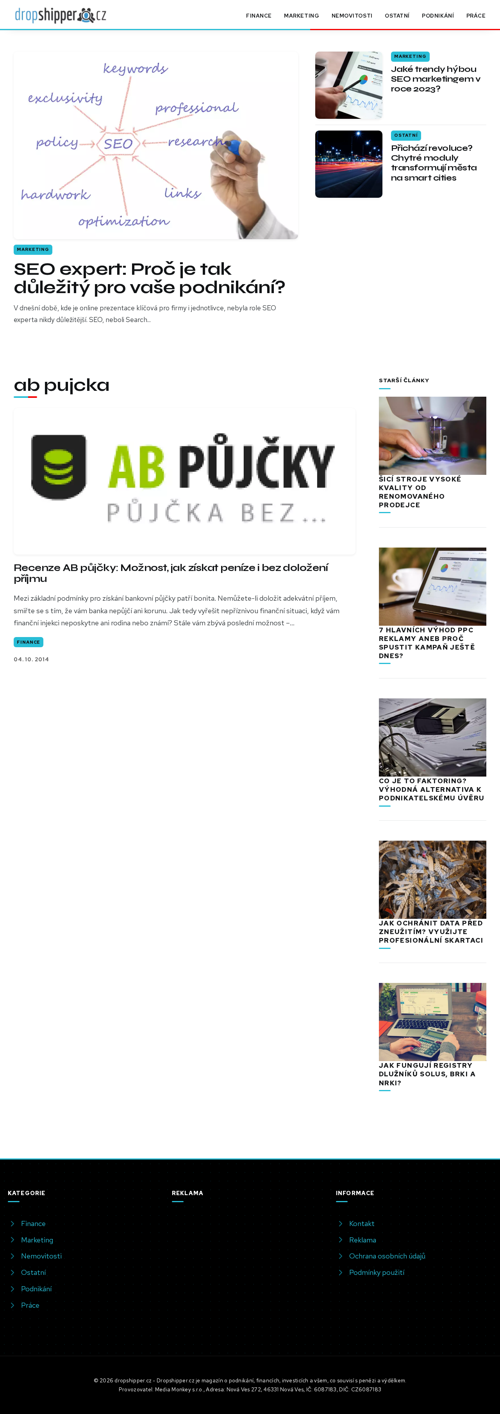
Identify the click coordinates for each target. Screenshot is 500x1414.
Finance (259, 15)
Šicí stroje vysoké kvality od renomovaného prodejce (420, 492)
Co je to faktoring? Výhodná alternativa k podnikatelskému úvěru (432, 789)
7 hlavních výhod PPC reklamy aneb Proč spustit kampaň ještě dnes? (427, 643)
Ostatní (397, 15)
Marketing (301, 15)
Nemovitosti (352, 15)
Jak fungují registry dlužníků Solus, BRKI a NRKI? (427, 1074)
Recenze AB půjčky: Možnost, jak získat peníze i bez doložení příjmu (171, 573)
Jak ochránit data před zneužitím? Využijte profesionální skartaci (431, 932)
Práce (476, 15)
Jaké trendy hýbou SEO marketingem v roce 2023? (436, 79)
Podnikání (438, 15)
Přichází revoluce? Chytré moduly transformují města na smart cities (434, 163)
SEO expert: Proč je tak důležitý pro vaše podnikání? (149, 278)
